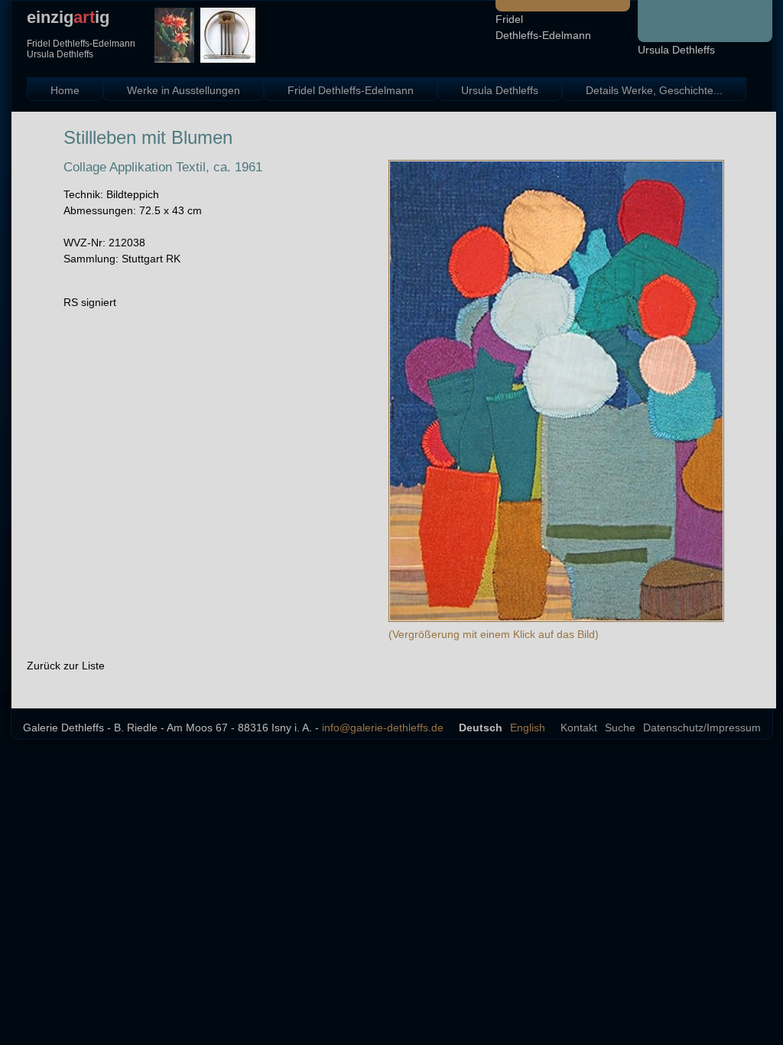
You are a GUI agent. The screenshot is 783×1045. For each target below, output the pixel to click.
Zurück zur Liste (66, 665)
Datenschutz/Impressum (702, 727)
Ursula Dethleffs (676, 50)
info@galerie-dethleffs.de (382, 727)
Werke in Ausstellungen (183, 90)
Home (65, 90)
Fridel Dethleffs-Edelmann (351, 90)
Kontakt (578, 727)
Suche (620, 727)
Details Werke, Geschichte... (654, 90)
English (527, 727)
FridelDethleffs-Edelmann (543, 27)
